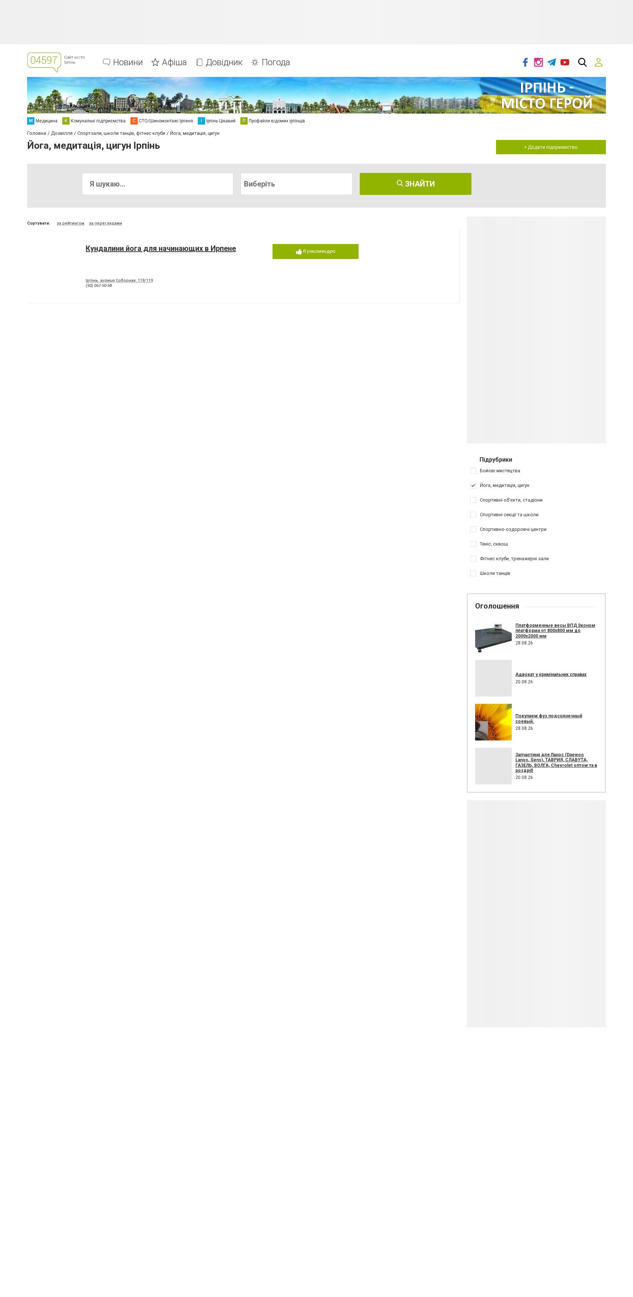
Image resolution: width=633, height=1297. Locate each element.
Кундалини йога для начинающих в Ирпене (161, 248)
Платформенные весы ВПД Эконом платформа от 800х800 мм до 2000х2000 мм (555, 631)
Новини (128, 62)
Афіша (174, 62)
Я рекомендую (319, 251)
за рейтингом (70, 223)
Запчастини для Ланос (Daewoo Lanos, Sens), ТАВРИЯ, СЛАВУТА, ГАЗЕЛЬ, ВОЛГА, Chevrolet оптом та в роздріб (556, 762)
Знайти (419, 184)
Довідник (224, 62)
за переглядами (105, 223)
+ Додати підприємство (551, 147)
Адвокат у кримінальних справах (550, 674)
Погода (276, 62)
